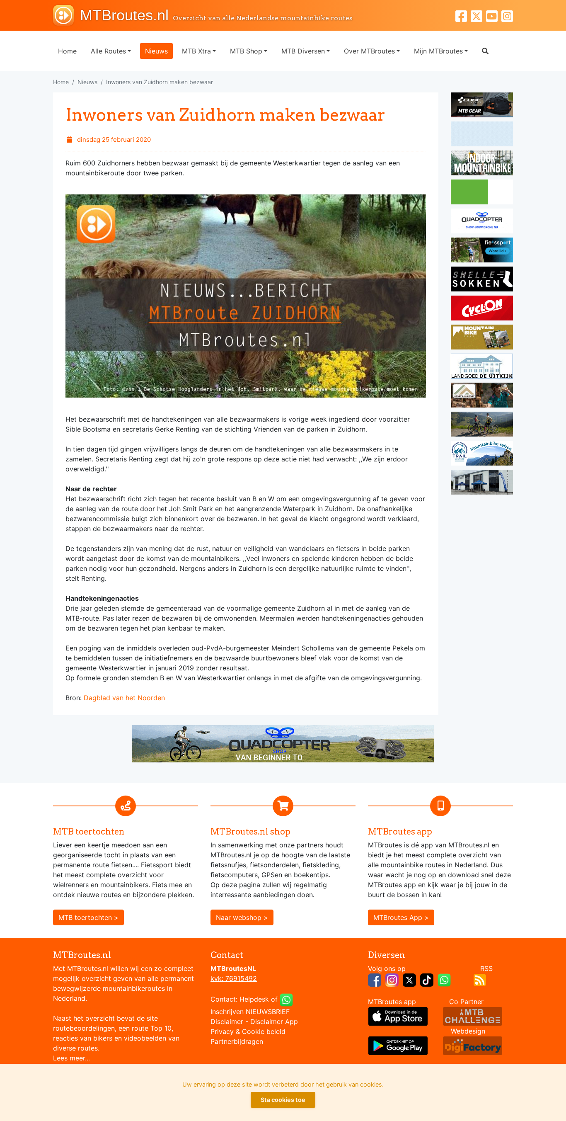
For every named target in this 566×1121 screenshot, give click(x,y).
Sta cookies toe (283, 1099)
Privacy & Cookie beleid (247, 1031)
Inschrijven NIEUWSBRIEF (250, 1011)
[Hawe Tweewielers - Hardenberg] (482, 483)
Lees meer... (71, 1058)
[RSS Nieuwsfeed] (480, 979)
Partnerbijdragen (236, 1041)
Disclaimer (226, 1021)
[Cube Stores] (482, 106)
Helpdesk (254, 999)
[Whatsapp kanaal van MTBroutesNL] (444, 979)
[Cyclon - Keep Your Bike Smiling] (482, 309)
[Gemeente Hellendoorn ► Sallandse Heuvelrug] (482, 193)
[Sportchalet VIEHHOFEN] (482, 425)
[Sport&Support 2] (482, 396)
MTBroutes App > (401, 917)
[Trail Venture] (482, 454)
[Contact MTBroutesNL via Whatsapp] (286, 999)
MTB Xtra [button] (196, 51)
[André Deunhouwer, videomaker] (473, 1015)
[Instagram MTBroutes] (507, 15)
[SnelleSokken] (482, 280)
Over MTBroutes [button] (369, 51)
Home (67, 51)
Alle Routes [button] (108, 51)
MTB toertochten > (88, 917)
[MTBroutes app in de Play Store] (398, 1045)
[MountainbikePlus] (482, 338)
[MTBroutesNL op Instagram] (392, 979)
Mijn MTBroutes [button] (438, 51)
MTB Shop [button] (246, 51)
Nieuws (156, 51)
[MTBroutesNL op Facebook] (374, 979)
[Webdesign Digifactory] (473, 1045)
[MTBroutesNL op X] (409, 979)
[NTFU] (482, 251)
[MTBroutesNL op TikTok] (426, 979)
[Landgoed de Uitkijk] (482, 367)
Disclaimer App (274, 1021)
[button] (485, 51)
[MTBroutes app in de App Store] (398, 1015)
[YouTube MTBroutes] (493, 15)
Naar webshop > (242, 917)
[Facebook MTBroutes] (463, 15)
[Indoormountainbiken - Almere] (482, 164)
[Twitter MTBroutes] (478, 15)
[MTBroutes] (66, 15)
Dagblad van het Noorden (124, 698)
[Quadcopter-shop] (482, 222)
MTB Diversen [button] (303, 51)
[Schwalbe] (482, 135)
